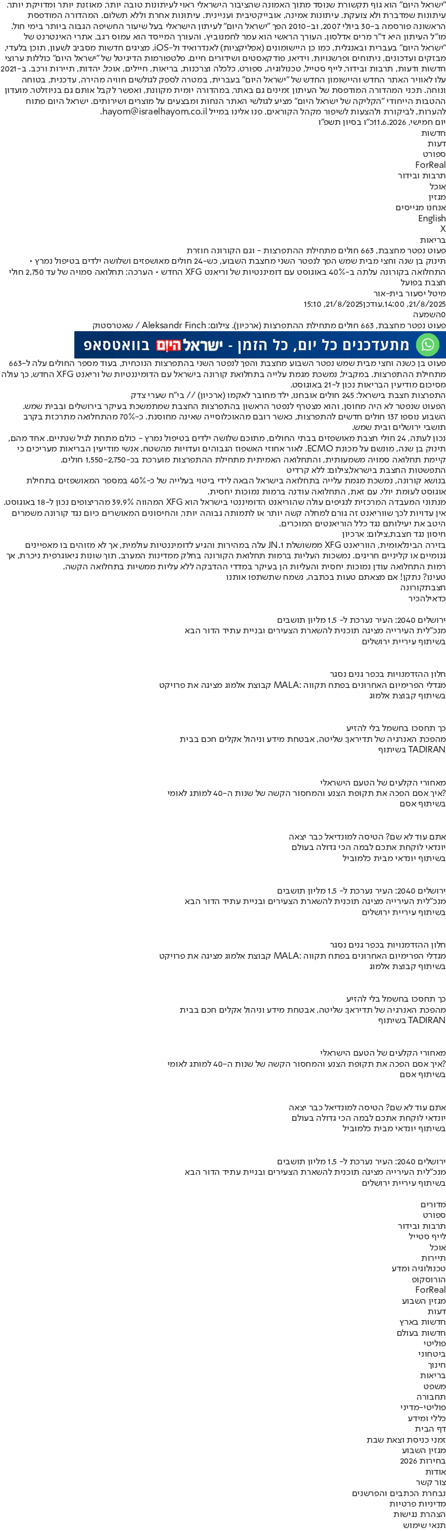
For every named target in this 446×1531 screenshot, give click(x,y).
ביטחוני (432, 1354)
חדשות (433, 133)
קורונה (412, 588)
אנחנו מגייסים (420, 208)
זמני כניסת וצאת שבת (406, 1440)
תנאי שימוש (424, 1525)
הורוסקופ (429, 1280)
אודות (435, 1472)
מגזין (437, 197)
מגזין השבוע (424, 1301)
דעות (436, 144)
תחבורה (431, 1397)
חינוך (437, 1365)
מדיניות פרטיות (417, 1504)
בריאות (433, 240)
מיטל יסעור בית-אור (409, 294)
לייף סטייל (427, 1237)
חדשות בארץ (423, 1322)
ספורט (434, 154)
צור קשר (431, 1482)
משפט (434, 1387)
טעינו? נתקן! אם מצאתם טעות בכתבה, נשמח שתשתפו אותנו (336, 577)
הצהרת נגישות (419, 1514)
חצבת (435, 588)
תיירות (433, 1258)
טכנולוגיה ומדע (418, 1269)
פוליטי (434, 1344)
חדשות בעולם (421, 1333)
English (432, 219)
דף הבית (430, 1429)
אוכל (438, 187)
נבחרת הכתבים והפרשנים (399, 1493)
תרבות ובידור (422, 176)
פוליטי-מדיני (423, 1407)
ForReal (430, 165)
